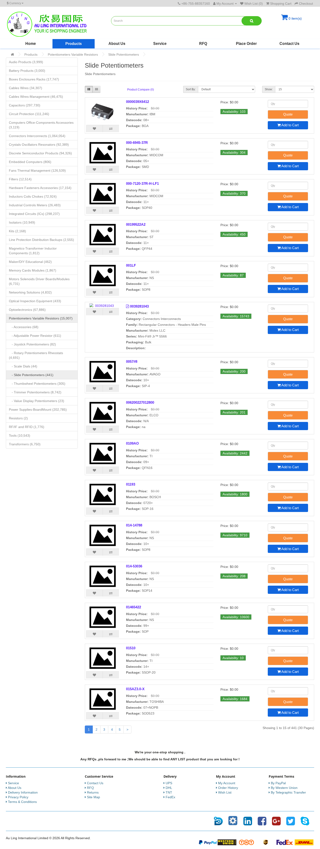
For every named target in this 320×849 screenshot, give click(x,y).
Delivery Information (23, 792)
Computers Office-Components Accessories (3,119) (41, 125)
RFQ (203, 44)
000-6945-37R (137, 143)
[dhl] (304, 842)
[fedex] (284, 842)
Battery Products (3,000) (27, 71)
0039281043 (139, 306)
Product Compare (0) (140, 89)
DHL (169, 788)
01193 (130, 484)
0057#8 (131, 361)
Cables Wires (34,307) (25, 88)
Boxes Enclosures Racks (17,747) (34, 79)
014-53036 (134, 566)
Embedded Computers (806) (30, 162)
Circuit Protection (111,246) (29, 114)
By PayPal (278, 783)
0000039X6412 (137, 102)
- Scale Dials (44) (23, 366)
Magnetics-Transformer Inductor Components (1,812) (33, 251)
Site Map (93, 797)
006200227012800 (140, 402)
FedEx (170, 797)
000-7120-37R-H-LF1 (142, 183)
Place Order (246, 44)
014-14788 (134, 525)
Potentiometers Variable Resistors (73, 54)
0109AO (132, 443)
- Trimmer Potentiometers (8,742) (35, 392)
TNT (169, 792)
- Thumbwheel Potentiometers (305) (37, 383)
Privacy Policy (18, 797)
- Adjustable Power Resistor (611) (35, 335)
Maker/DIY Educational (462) (30, 262)
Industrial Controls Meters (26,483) (35, 205)
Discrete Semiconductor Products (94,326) (40, 153)
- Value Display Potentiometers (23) (36, 401)
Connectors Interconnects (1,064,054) (37, 136)
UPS (169, 783)
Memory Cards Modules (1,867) (32, 270)
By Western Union (284, 788)
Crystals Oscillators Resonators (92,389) (39, 144)
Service (160, 44)
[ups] (265, 842)
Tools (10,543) (19, 435)
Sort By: (191, 89)
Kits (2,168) (17, 231)
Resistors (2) (18, 418)
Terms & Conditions (22, 802)
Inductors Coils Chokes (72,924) (33, 196)
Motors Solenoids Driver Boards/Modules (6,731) (39, 281)
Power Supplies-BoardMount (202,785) (38, 409)
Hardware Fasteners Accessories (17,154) (40, 188)
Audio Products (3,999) (26, 62)
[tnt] (246, 842)
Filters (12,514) (20, 179)
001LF (131, 265)
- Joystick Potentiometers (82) (32, 344)
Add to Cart (290, 125)
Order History (228, 788)
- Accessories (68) (23, 327)
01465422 (133, 607)
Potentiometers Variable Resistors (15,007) (41, 318)
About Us (116, 44)
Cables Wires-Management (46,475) (36, 96)
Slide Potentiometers (123, 54)
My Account (226, 783)
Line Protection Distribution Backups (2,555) (41, 240)
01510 (130, 648)
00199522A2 (135, 224)
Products (73, 44)
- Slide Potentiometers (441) (31, 375)
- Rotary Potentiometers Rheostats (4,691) (36, 355)
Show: (269, 89)
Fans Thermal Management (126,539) (37, 170)
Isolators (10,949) (22, 222)
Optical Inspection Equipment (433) (35, 301)
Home (30, 44)
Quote (288, 114)
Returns (93, 792)
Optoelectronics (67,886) (27, 310)
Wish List (224, 792)
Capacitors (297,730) (24, 105)
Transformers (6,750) (25, 444)
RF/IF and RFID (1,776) (26, 427)
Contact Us (289, 44)
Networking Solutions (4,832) (30, 292)
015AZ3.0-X (135, 689)
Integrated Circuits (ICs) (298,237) (34, 214)
